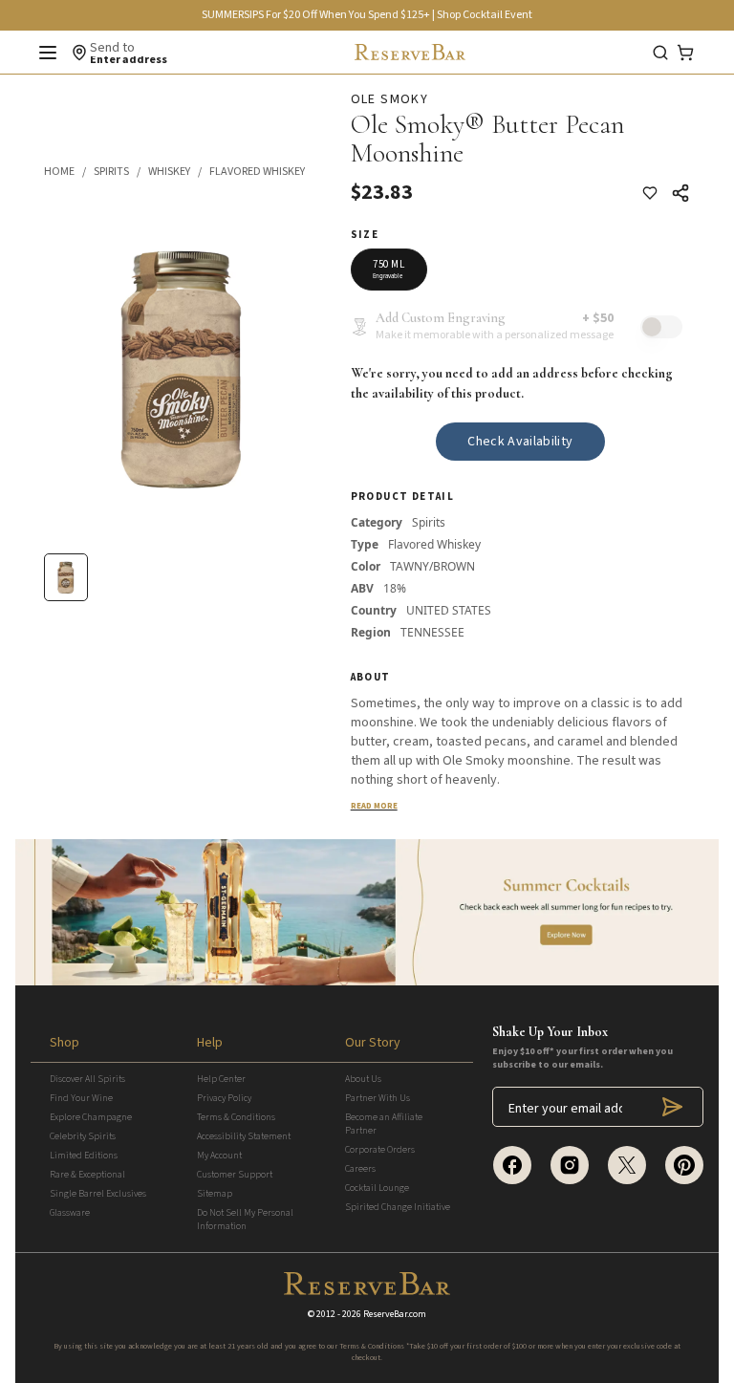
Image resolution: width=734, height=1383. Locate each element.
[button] (69, 172)
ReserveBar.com (394, 1314)
